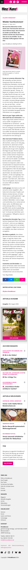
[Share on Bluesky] (11, 279)
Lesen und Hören (6, 516)
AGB (9, 545)
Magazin (3, 497)
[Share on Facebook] (5, 279)
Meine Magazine (14, 2)
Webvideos (4, 503)
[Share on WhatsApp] (17, 279)
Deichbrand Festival (9, 433)
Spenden (24, 1)
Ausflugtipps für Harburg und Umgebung (12, 351)
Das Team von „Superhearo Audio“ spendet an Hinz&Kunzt (13, 373)
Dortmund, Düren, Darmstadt (12, 401)
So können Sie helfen (7, 484)
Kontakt (3, 490)
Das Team (4, 482)
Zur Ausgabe (14, 338)
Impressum (4, 545)
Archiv (2, 501)
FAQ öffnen (8, 463)
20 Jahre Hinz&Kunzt (9, 291)
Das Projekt (4, 480)
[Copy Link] (22, 279)
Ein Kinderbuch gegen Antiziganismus (9, 383)
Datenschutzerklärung (18, 545)
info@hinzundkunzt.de (7, 540)
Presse (3, 488)
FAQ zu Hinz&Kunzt (6, 478)
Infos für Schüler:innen (7, 486)
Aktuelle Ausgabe (6, 499)
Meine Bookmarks (18, 2)
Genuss (3, 512)
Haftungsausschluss (6, 547)
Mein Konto (11, 2)
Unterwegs (4, 518)
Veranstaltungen (6, 505)
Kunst (2, 514)
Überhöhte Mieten (8, 423)
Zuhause (3, 520)
